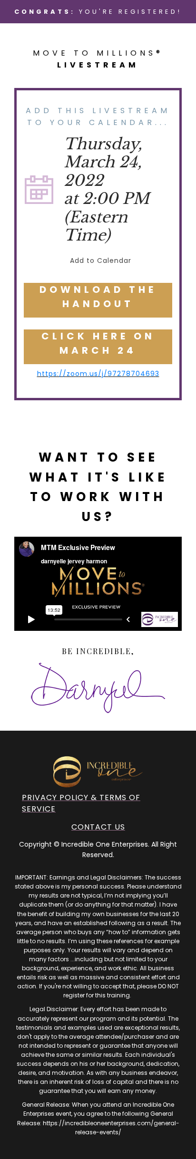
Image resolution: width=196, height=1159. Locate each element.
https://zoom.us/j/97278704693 (98, 373)
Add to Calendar (100, 260)
